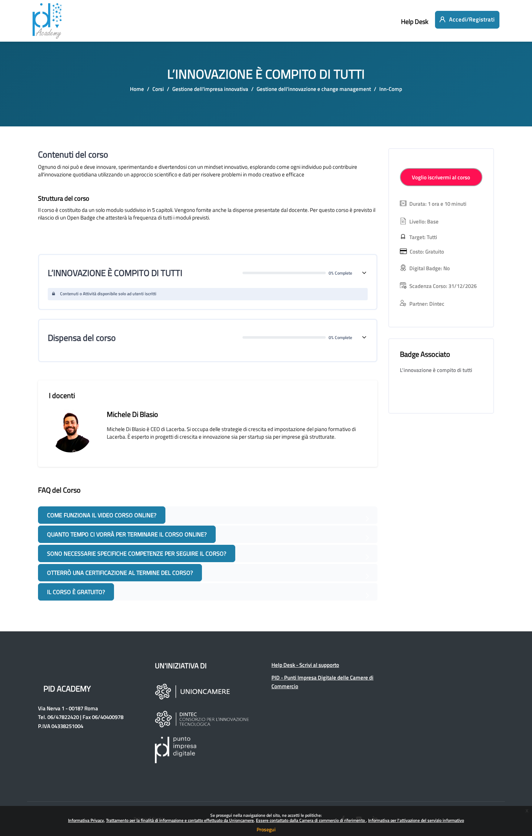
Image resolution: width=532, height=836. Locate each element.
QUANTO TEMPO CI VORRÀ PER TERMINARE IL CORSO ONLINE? (127, 534)
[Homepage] (47, 25)
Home (137, 89)
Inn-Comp (390, 89)
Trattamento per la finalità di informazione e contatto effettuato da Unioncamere (180, 820)
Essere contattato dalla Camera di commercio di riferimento (311, 820)
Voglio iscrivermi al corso (441, 177)
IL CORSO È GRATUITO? (76, 592)
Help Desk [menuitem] (414, 21)
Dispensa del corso (82, 337)
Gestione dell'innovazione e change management (314, 89)
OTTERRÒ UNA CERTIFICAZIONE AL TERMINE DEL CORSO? (120, 572)
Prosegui (266, 829)
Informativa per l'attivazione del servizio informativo (416, 820)
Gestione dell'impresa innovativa (210, 89)
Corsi (158, 89)
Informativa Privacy (86, 820)
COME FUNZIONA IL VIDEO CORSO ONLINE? (101, 515)
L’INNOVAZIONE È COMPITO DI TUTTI (115, 272)
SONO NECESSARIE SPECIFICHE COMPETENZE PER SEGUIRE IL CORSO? (136, 553)
